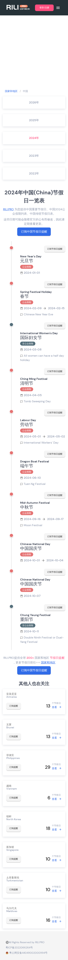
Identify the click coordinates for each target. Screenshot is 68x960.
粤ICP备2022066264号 (19, 947)
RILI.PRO (8, 209)
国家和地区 (11, 91)
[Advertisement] (34, 52)
